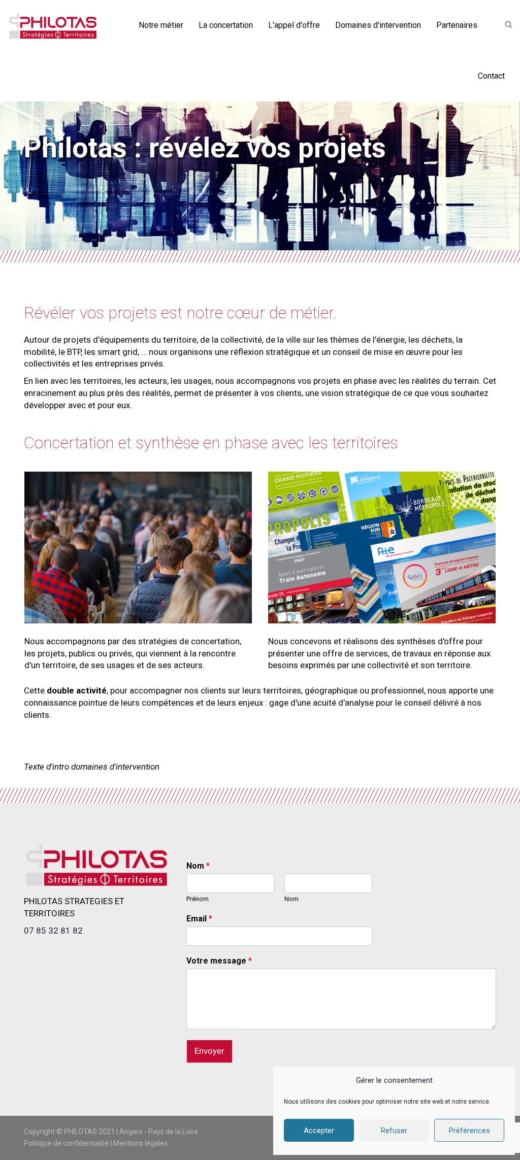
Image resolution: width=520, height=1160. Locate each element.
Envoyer (209, 1051)
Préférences (469, 1130)
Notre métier (161, 25)
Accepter (319, 1130)
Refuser (394, 1130)
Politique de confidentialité (66, 1143)
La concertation (226, 25)
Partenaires (456, 25)
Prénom (197, 899)
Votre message (219, 961)
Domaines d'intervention (378, 25)
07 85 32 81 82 (53, 930)
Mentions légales (140, 1143)
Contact (491, 76)
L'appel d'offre (294, 25)
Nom (198, 866)
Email (199, 918)
